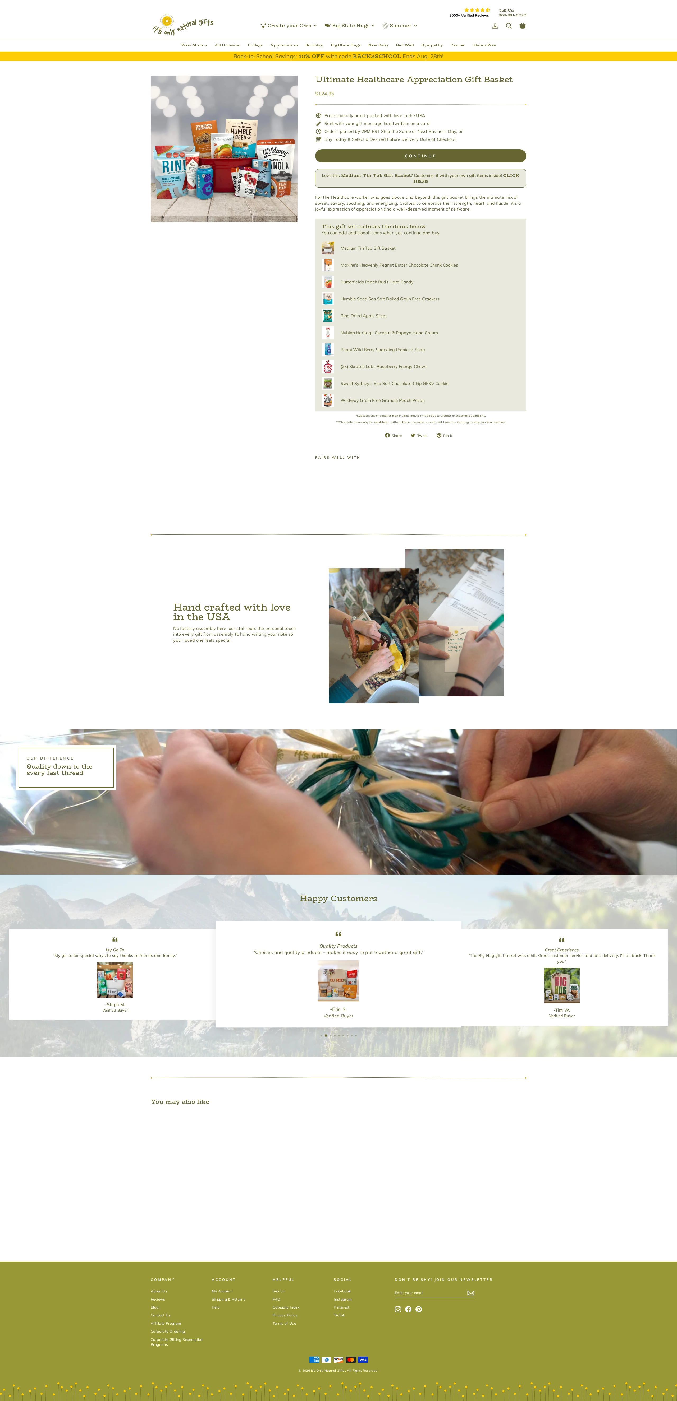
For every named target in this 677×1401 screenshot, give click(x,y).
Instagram (343, 1299)
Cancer (457, 45)
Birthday (314, 45)
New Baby (378, 45)
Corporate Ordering (168, 1331)
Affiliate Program (166, 1323)
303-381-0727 (512, 15)
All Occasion (227, 45)
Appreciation (284, 45)
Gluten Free (484, 45)
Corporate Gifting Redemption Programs (177, 1342)
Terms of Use (284, 1323)
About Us (159, 1291)
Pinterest (342, 1307)
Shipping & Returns (228, 1299)
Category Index (286, 1307)
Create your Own (290, 25)
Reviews (158, 1299)
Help (216, 1307)
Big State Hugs (350, 25)
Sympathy (432, 45)
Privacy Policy (285, 1315)
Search (279, 1291)
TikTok (339, 1315)
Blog (155, 1307)
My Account (222, 1291)
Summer (401, 25)
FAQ (276, 1299)
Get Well (405, 45)
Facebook (342, 1291)
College (255, 45)
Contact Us (161, 1315)
